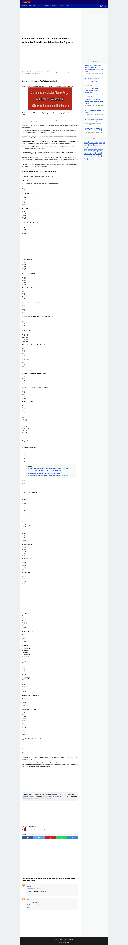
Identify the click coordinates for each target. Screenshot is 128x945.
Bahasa (61, 5)
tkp (103, 156)
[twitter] (39, 837)
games (95, 145)
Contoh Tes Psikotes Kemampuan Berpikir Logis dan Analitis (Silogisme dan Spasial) (48, 475)
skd (94, 153)
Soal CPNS (64, 794)
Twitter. (53, 798)
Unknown (29, 886)
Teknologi (62, 796)
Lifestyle (55, 796)
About (60, 939)
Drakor (43, 796)
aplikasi (91, 142)
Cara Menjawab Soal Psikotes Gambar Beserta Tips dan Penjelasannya (93, 90)
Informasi (32, 5)
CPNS (39, 5)
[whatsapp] (61, 837)
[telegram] (72, 837)
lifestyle (96, 147)
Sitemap (71, 939)
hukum (100, 145)
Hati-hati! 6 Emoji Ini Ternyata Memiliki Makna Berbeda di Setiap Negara (94, 101)
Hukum (53, 5)
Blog (67, 5)
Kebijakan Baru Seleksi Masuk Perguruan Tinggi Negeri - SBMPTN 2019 (44, 470)
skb (90, 153)
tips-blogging (87, 156)
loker (101, 147)
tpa (89, 158)
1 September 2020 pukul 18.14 (34, 888)
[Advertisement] (50, 21)
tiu (100, 156)
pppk (95, 150)
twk (92, 158)
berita (96, 142)
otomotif (90, 150)
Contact (65, 939)
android (86, 142)
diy (104, 142)
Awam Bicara (66, 942)
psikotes (100, 150)
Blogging (25, 796)
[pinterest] (50, 837)
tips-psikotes (95, 156)
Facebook (46, 798)
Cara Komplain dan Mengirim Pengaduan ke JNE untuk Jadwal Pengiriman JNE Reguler (93, 80)
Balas (28, 893)
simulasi (86, 153)
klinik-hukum (90, 147)
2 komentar (41, 45)
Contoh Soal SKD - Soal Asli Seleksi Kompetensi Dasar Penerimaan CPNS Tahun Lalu (48, 468)
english (90, 145)
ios (85, 147)
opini (85, 150)
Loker (50, 796)
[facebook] (27, 837)
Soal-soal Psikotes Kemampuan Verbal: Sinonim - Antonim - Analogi (44, 473)
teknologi (99, 153)
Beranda (24, 5)
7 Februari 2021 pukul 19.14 (33, 902)
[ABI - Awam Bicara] (27, 1)
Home (56, 939)
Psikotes (46, 5)
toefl (85, 158)
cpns (100, 142)
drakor (85, 145)
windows (97, 158)
